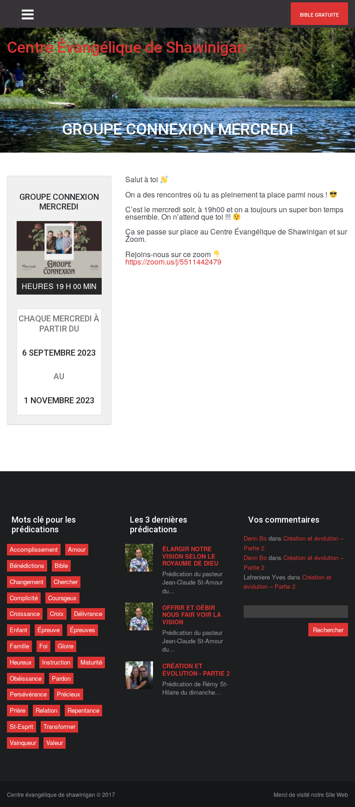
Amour (77, 549)
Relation (46, 710)
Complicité (24, 597)
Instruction (56, 662)
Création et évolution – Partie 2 (287, 582)
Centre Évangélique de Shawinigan (126, 47)
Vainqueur (23, 742)
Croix (57, 613)
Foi (43, 645)
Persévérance (28, 694)
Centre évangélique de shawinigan (61, 794)
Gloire (65, 645)
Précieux (68, 694)
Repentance (83, 710)
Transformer (59, 726)
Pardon (61, 678)
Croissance (25, 613)
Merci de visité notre (311, 794)
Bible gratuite (319, 15)
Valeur (54, 742)
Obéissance (26, 678)
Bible (61, 565)
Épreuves (82, 629)
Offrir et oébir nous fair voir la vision (191, 615)
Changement (26, 581)
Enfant (18, 629)
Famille (19, 645)
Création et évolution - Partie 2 (196, 669)
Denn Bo (255, 538)
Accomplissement (34, 549)
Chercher (66, 581)
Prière (17, 710)
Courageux (62, 597)
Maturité (91, 662)
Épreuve (48, 629)
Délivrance (88, 613)
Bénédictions (27, 565)
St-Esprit (21, 726)
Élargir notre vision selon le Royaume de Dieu (190, 556)
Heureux (21, 662)
